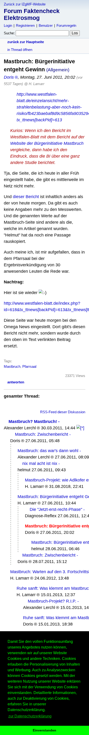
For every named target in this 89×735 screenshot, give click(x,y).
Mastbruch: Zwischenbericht (41, 434)
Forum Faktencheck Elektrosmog (32, 14)
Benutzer (46, 25)
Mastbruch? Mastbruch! (33, 421)
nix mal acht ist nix (39, 463)
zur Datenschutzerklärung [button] (30, 716)
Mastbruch (12, 366)
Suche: (9, 33)
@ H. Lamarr (34, 84)
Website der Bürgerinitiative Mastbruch (47, 143)
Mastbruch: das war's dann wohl (48, 450)
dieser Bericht (26, 196)
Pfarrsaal (29, 366)
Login (8, 25)
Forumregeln (66, 25)
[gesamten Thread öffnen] (80, 428)
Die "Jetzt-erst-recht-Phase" (56, 509)
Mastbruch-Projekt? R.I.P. (52, 601)
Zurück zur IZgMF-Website (25, 4)
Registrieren (25, 25)
